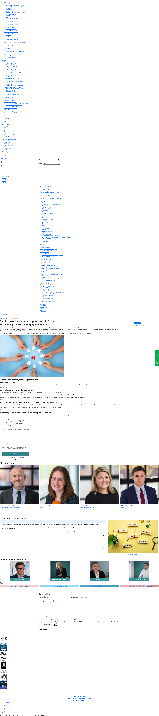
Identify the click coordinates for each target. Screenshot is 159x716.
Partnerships (7, 123)
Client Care (6, 115)
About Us (4, 114)
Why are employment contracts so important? (12, 538)
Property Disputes (10, 56)
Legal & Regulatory (8, 145)
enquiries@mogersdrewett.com (79, 698)
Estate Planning (9, 33)
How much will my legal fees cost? (9, 542)
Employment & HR (10, 70)
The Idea (6, 62)
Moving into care (10, 27)
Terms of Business (8, 140)
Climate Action (7, 118)
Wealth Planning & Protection (11, 32)
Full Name (41, 597)
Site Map (4, 711)
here (75, 619)
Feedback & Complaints (9, 148)
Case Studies (7, 117)
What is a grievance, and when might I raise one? (12, 521)
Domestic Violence (10, 15)
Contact (4, 178)
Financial (4, 99)
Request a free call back (133, 554)
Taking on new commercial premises (14, 81)
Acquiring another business (12, 79)
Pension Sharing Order (11, 106)
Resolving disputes (10, 50)
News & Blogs (5, 126)
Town (70, 599)
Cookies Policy (7, 143)
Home (2, 318)
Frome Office (5, 155)
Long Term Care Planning (12, 30)
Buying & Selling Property (12, 18)
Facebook (4, 179)
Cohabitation (9, 9)
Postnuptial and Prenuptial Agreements (15, 12)
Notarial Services (10, 41)
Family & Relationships (9, 3)
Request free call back (140, 325)
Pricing (5, 146)
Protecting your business (12, 69)
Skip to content (3, 158)
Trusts (7, 36)
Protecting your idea (11, 63)
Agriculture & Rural (8, 97)
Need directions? (79, 700)
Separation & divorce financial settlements (16, 6)
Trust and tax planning (11, 29)
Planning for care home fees (12, 39)
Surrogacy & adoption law (12, 14)
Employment (7, 48)
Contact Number (75, 597)
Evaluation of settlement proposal (14, 105)
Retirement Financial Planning (11, 108)
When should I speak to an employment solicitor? (12, 535)
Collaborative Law (10, 11)
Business (4, 60)
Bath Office (4, 151)
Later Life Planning (8, 23)
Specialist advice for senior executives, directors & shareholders (21, 53)
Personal (4, 2)
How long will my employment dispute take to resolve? (14, 545)
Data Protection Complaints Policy (10, 712)
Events (5, 121)
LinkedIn (4, 182)
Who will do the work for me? (8, 548)
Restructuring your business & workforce (15, 88)
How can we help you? (44, 616)
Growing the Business (9, 76)
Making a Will (9, 44)
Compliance (8, 73)
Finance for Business (9, 100)
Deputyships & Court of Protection (14, 26)
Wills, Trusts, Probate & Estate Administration (14, 42)
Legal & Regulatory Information (9, 139)
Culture (5, 132)
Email (41, 599)
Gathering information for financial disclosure (17, 103)
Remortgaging (9, 20)
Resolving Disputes (8, 54)
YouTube (4, 181)
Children (8, 8)
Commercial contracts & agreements (14, 85)
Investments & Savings (9, 109)
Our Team (4, 316)
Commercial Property (11, 75)
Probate (8, 47)
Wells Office (5, 154)
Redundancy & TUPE (11, 91)
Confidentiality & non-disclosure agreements (16, 64)
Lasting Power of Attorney (12, 24)
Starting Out (7, 67)
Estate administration (11, 45)
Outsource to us (10, 84)
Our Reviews (43, 313)
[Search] (59, 160)
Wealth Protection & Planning (11, 112)
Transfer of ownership (11, 21)
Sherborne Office (6, 152)
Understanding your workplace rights (15, 51)
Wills (7, 38)
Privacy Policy (7, 142)
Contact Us (4, 149)
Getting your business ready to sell (14, 94)
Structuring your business (12, 66)
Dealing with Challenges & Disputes (12, 87)
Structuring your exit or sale (12, 96)
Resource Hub (5, 137)
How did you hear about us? (46, 601)
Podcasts (4, 127)
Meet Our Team (5, 124)
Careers (6, 120)
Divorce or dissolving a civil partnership (15, 5)
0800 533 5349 (5, 176)
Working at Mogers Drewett (10, 135)
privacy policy (21, 457)
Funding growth (10, 82)
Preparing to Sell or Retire (10, 93)
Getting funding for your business (14, 72)
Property (6, 17)
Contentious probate (11, 57)
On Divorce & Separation (10, 102)
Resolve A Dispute (4, 387)
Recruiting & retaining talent (12, 78)
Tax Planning (9, 35)
